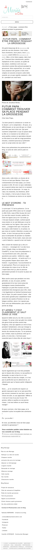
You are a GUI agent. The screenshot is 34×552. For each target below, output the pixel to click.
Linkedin (4, 530)
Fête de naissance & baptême (10, 490)
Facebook (5, 519)
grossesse (23, 48)
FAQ (12, 545)
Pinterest (5, 525)
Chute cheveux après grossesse (11, 501)
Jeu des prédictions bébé (9, 504)
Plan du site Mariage (7, 451)
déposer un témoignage (8, 463)
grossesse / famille (17, 546)
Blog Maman (5, 483)
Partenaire (26, 545)
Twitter (4, 527)
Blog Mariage (5, 447)
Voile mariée (5, 474)
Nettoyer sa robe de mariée (10, 454)
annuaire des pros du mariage (10, 460)
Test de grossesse (7, 495)
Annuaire (18, 545)
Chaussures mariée (7, 479)
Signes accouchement (8, 498)
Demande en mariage (8, 468)
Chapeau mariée (6, 457)
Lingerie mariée (6, 465)
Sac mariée (5, 476)
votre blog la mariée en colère (20, 548)
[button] (17, 22)
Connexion (29, 1)
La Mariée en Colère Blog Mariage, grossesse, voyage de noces (17, 10)
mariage (6, 546)
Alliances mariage (7, 471)
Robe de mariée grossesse (9, 493)
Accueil (4, 27)
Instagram (5, 522)
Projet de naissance (7, 487)
